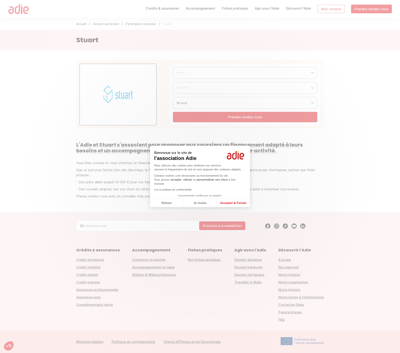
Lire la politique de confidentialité (173, 189)
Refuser (166, 203)
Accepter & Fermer (233, 203)
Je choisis (200, 203)
